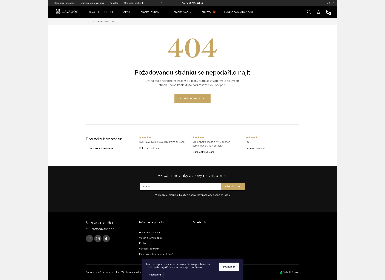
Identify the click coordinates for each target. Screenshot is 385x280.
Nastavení (154, 274)
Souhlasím (229, 266)
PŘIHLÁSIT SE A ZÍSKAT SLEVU (219, 161)
